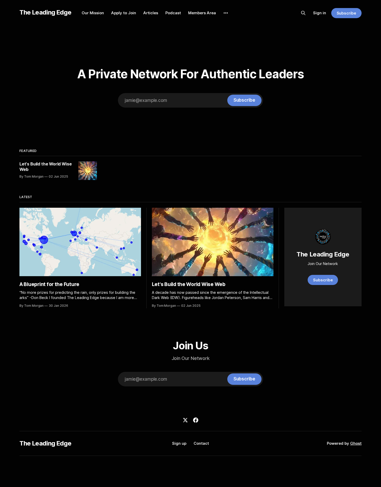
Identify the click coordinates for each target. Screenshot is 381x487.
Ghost (356, 443)
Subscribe (346, 13)
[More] (226, 13)
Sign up (179, 443)
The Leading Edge (45, 12)
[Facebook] (195, 420)
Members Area (202, 12)
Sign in (319, 12)
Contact (201, 443)
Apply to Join (123, 12)
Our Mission (93, 12)
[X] (185, 420)
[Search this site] (303, 13)
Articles (150, 12)
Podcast (173, 12)
